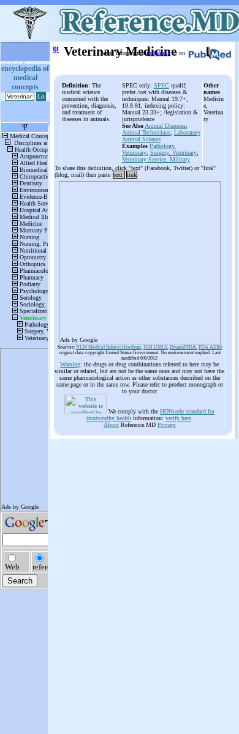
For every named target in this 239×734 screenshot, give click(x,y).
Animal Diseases (165, 125)
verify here (178, 418)
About (111, 424)
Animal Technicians (146, 132)
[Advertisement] (139, 258)
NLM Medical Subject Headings (108, 347)
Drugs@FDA (183, 347)
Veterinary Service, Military (156, 159)
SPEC (161, 85)
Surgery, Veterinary (173, 152)
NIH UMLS (155, 347)
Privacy (166, 424)
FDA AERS (210, 347)
